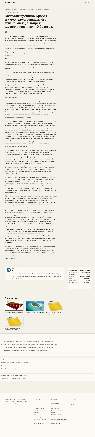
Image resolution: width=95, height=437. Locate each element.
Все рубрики (60, 2)
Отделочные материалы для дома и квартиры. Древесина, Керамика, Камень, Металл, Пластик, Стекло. (29, 347)
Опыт (37, 2)
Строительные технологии (40, 419)
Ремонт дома (52, 2)
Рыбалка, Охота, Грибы (56, 423)
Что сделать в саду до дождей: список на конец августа (14, 378)
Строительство (14, 7)
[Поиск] (85, 2)
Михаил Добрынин (18, 271)
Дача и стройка (43, 2)
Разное (53, 417)
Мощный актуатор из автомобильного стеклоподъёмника (15, 369)
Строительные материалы (25, 7)
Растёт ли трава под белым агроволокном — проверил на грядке (17, 372)
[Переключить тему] (88, 2)
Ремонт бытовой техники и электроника (40, 411)
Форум (72, 404)
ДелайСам (10, 2)
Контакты (73, 409)
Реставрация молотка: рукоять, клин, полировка (13, 365)
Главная (7, 7)
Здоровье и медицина (39, 417)
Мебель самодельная (39, 423)
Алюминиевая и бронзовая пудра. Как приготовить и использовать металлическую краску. (26, 350)
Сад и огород (30, 2)
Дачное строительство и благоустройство (56, 402)
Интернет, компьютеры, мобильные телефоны (59, 420)
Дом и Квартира (55, 406)
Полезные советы (55, 408)
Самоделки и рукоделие (56, 414)
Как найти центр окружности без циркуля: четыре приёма (15, 362)
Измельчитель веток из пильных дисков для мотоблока (14, 375)
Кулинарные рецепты (39, 408)
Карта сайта (73, 406)
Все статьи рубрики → (7, 354)
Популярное (73, 402)
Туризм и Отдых (22, 2)
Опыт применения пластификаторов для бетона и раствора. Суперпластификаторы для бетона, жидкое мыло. (31, 344)
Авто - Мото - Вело (38, 414)
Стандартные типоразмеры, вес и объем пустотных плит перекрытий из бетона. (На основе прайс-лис (28, 341)
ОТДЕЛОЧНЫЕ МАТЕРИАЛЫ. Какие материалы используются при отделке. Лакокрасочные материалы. (29, 338)
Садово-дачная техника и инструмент (57, 411)
